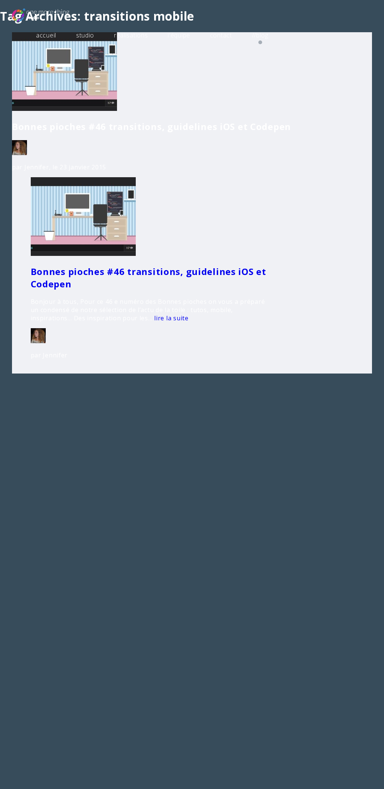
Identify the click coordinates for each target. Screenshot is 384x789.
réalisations (131, 35)
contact (221, 35)
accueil (46, 35)
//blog (260, 35)
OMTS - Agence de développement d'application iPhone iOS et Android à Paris (52, 14)
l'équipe (179, 35)
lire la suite (171, 318)
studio (85, 35)
